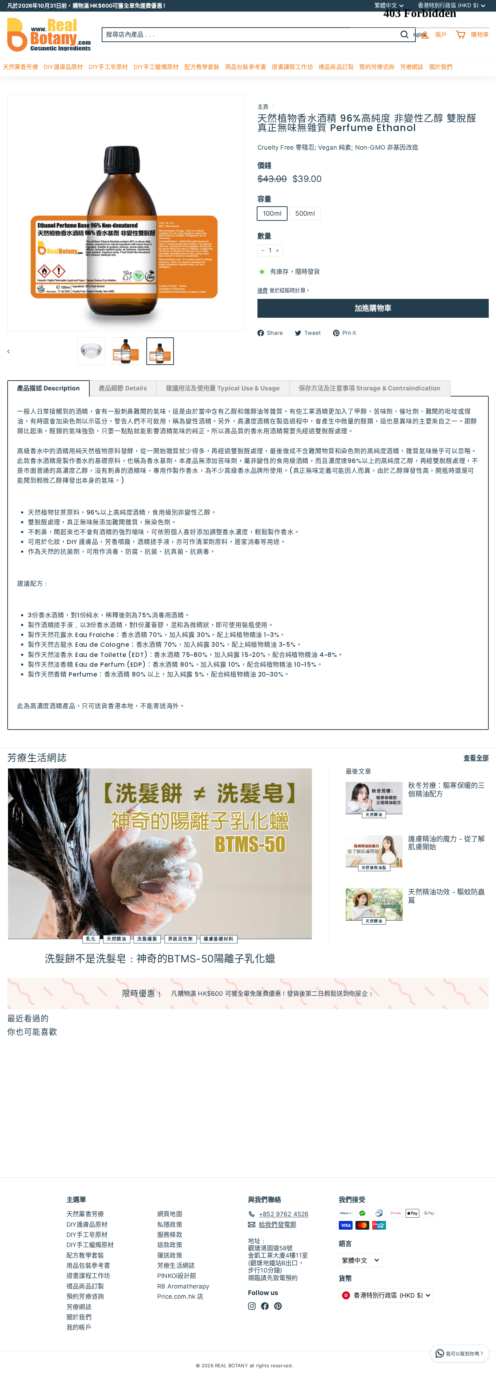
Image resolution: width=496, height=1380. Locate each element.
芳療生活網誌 (176, 1265)
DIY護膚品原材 (63, 66)
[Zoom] (126, 213)
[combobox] (258, 34)
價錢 (264, 166)
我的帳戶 (79, 1327)
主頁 (262, 106)
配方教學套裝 (202, 66)
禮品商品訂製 (336, 66)
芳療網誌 (79, 1307)
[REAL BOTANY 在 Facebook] (265, 1306)
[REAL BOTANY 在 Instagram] (252, 1306)
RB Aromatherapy (183, 1286)
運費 (262, 290)
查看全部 (476, 758)
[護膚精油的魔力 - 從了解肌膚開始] (374, 851)
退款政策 (169, 1245)
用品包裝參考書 (245, 66)
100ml (272, 214)
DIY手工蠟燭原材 (156, 66)
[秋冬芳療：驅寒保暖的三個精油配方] (374, 798)
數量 (264, 237)
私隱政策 (169, 1224)
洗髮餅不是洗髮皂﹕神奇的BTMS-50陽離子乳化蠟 (160, 959)
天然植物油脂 (374, 867)
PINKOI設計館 (176, 1275)
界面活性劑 (180, 939)
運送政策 (169, 1255)
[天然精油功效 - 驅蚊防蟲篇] (374, 904)
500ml (305, 214)
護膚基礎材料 (219, 939)
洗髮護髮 (147, 939)
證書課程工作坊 (292, 66)
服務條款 (169, 1234)
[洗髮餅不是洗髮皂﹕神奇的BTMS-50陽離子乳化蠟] (160, 853)
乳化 (91, 939)
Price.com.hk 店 (180, 1296)
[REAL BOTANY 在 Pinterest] (278, 1306)
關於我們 (79, 1317)
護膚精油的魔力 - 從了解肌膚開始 (446, 843)
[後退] (11, 351)
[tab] (48, 388)
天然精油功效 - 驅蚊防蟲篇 (446, 896)
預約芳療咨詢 (85, 1296)
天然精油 (117, 939)
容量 (264, 199)
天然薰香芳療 (20, 66)
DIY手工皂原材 (108, 66)
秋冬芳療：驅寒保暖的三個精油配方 (446, 790)
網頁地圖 (169, 1214)
